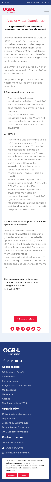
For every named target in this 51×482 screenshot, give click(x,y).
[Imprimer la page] (39, 329)
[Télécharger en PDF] (33, 329)
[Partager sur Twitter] (18, 329)
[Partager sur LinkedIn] (23, 329)
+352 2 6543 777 (14, 448)
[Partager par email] (28, 329)
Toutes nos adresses (13, 442)
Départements (10, 418)
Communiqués (10, 381)
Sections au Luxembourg (15, 423)
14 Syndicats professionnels (16, 385)
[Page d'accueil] (12, 10)
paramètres (10, 470)
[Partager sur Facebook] (12, 329)
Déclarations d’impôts (13, 372)
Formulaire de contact (18, 453)
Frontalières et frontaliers (15, 427)
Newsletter (8, 394)
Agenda (6, 399)
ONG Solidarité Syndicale (15, 432)
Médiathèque (9, 390)
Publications (8, 376)
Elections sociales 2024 (14, 403)
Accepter (11, 475)
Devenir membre (32, 2)
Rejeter (23, 475)
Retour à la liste (26, 319)
